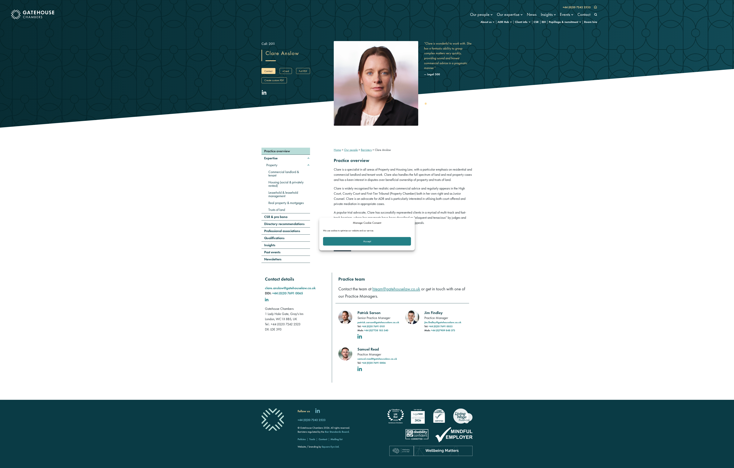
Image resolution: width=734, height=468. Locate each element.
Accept (367, 241)
